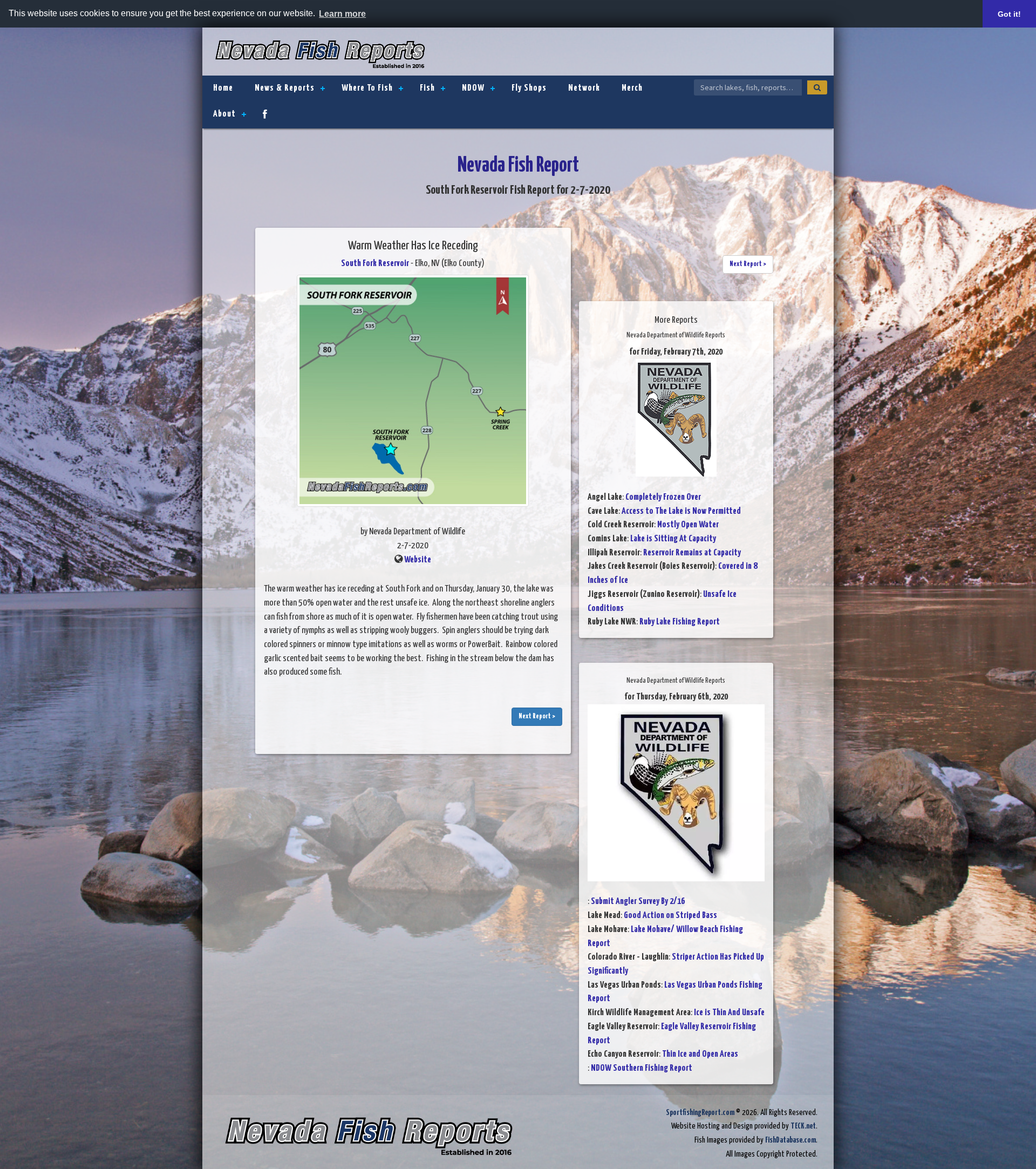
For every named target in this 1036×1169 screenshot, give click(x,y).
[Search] (817, 87)
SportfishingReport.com (700, 1113)
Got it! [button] (1009, 14)
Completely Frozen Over (663, 497)
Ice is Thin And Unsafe (729, 1012)
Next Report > (537, 716)
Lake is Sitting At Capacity (673, 538)
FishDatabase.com (790, 1140)
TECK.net (803, 1126)
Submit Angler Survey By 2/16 (638, 901)
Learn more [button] (342, 13)
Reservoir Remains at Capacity (692, 553)
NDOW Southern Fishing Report (641, 1068)
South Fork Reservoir (375, 263)
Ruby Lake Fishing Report (679, 622)
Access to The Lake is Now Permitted (681, 511)
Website (417, 560)
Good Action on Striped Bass (670, 915)
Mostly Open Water (688, 524)
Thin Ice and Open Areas (700, 1054)
